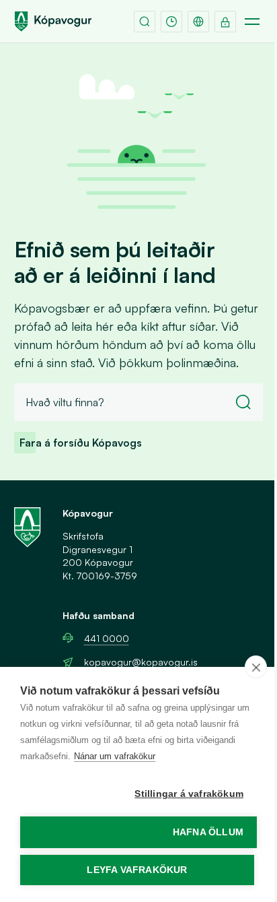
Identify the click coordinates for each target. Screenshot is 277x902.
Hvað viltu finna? (65, 402)
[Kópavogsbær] (53, 21)
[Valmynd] (252, 21)
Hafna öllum (208, 832)
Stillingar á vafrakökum (188, 794)
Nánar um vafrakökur (114, 756)
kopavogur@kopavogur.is (141, 662)
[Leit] (144, 21)
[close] (256, 666)
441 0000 (106, 638)
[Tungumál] (198, 21)
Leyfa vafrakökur (137, 870)
